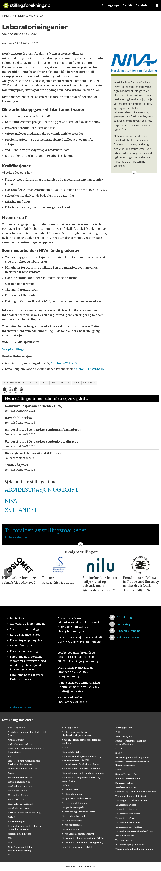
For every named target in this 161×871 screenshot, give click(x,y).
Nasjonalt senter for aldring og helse (80, 764)
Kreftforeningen (16, 821)
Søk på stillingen (14, 349)
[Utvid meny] (157, 5)
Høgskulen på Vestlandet (20, 804)
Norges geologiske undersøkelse (78, 811)
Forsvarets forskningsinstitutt (23, 768)
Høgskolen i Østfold (18, 795)
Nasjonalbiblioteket (71, 752)
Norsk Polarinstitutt (72, 820)
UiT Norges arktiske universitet (131, 800)
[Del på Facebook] (4, 390)
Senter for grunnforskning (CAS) (132, 757)
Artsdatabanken (16, 740)
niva (76, 382)
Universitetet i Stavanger (127, 822)
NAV (10, 838)
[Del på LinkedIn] (15, 390)
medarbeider (60, 382)
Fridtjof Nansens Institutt (20, 777)
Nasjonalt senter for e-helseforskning (81, 768)
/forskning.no (125, 624)
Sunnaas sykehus (124, 783)
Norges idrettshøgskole (74, 816)
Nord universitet (70, 789)
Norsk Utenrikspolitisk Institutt (78, 833)
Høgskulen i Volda (17, 799)
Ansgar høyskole (16, 727)
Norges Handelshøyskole (74, 803)
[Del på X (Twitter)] (10, 390)
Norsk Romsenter (71, 829)
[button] (8, 572)
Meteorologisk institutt (19, 833)
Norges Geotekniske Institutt (76, 798)
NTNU (65, 747)
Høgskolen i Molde (17, 790)
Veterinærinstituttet (125, 840)
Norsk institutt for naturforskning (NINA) (83, 838)
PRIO (118, 732)
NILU (10, 854)
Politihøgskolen (123, 727)
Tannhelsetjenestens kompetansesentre (135, 791)
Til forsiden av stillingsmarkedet (45, 530)
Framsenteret (15, 773)
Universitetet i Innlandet (127, 813)
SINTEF (119, 753)
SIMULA (119, 748)
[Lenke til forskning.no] (48, 4)
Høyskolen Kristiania (18, 808)
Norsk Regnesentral (72, 825)
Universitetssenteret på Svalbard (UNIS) (135, 831)
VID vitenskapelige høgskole (130, 844)
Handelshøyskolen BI (19, 782)
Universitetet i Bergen (126, 809)
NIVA (11, 500)
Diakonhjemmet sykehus (20, 744)
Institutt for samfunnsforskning (24, 812)
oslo (44, 382)
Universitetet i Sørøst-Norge (129, 827)
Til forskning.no (16, 537)
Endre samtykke (20, 707)
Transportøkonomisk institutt (130, 796)
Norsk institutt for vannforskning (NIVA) (82, 842)
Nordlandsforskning (72, 794)
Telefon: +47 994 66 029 (90, 369)
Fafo (10, 756)
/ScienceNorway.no (128, 637)
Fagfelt (127, 5)
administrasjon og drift (20, 382)
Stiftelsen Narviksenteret (128, 778)
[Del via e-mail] (21, 390)
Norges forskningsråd (73, 807)
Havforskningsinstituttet (20, 786)
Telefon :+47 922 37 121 (66, 363)
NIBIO (11, 842)
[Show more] (134, 173)
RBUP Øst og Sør (123, 736)
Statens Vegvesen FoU (126, 774)
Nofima (65, 785)
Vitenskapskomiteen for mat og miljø (134, 849)
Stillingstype (110, 5)
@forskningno (125, 617)
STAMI (118, 769)
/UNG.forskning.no (128, 630)
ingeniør (89, 382)
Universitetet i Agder (125, 805)
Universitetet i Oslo (125, 818)
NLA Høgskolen (70, 727)
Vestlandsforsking (124, 835)
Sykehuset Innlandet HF (127, 787)
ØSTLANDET (21, 510)
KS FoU (11, 817)
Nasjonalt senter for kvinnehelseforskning (83, 773)
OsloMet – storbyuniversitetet (77, 847)
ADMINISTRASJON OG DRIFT (41, 489)
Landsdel (142, 5)
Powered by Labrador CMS (80, 866)
